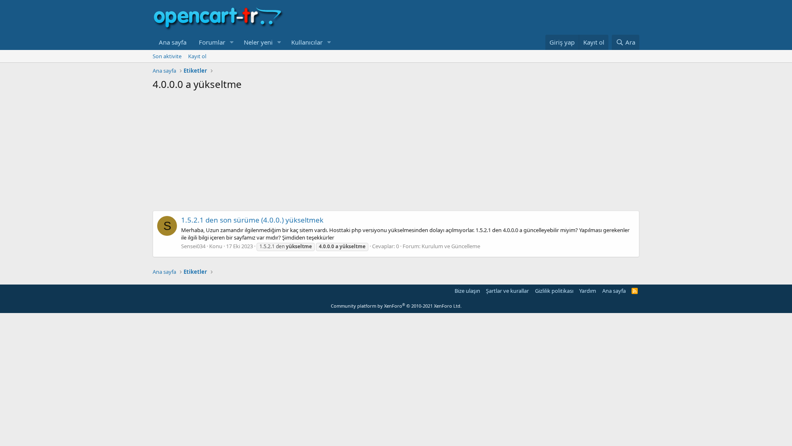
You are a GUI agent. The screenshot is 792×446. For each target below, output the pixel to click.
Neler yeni (258, 42)
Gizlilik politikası (554, 290)
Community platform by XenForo (396, 306)
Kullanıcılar (307, 42)
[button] (232, 42)
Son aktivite (167, 56)
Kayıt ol (197, 56)
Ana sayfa (172, 42)
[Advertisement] (396, 153)
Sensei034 (193, 246)
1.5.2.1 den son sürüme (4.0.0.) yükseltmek (252, 220)
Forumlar (212, 42)
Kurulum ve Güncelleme (451, 246)
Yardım (587, 290)
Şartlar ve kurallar (507, 290)
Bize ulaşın (467, 290)
